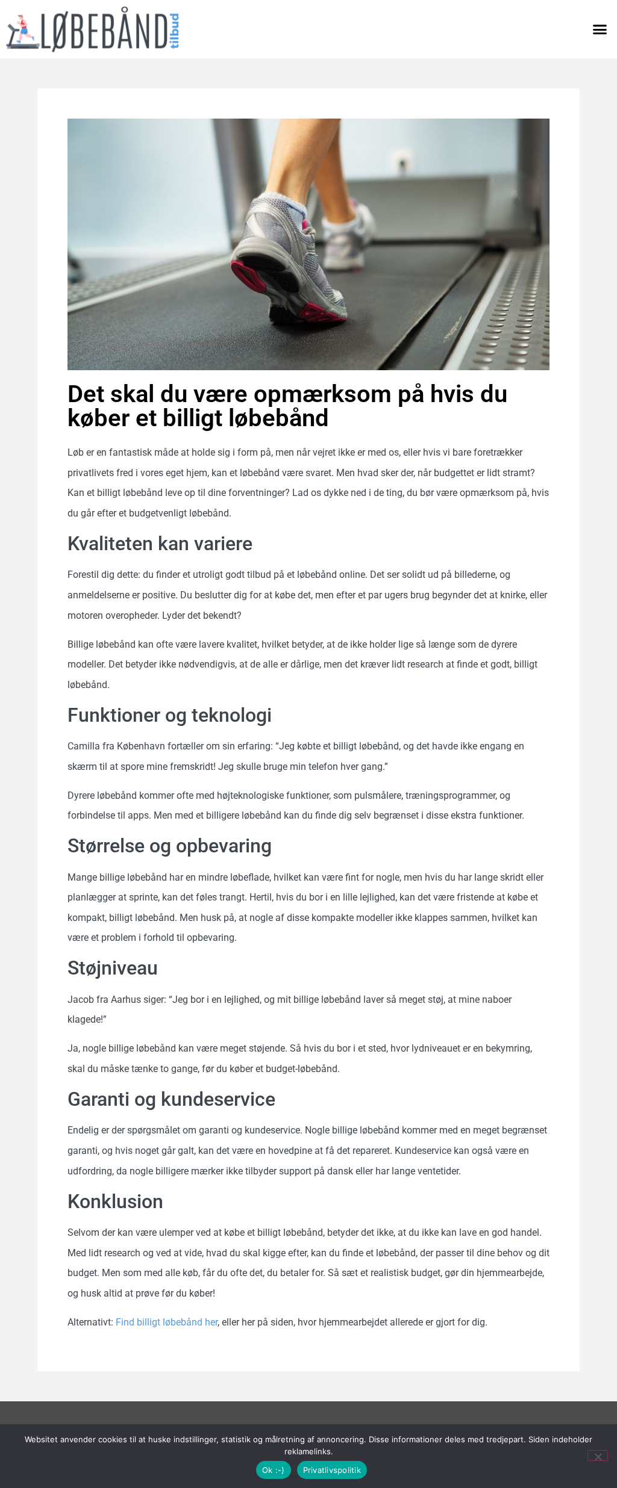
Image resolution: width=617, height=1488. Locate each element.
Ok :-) (273, 1470)
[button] (599, 29)
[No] (597, 1455)
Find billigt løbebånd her (167, 1322)
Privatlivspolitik (332, 1470)
